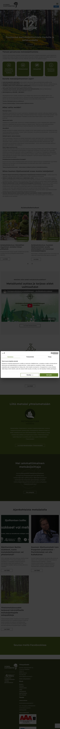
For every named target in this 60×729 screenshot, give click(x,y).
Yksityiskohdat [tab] (30, 356)
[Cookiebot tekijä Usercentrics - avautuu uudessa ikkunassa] (52, 353)
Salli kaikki (49, 375)
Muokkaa (29, 375)
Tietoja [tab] (49, 356)
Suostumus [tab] (10, 356)
